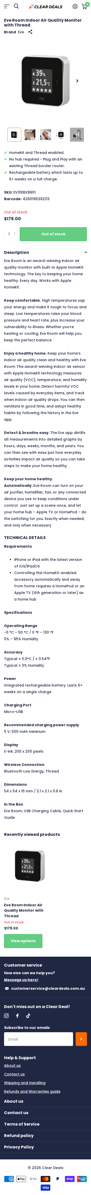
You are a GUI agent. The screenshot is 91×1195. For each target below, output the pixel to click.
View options (23, 940)
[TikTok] (28, 1015)
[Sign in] (75, 6)
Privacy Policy (19, 1147)
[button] (77, 81)
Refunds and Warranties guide (32, 1091)
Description (16, 252)
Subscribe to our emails (27, 1027)
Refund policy (19, 1136)
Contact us (14, 1074)
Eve (21, 32)
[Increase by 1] (15, 229)
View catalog (7, 6)
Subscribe (81, 1039)
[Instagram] (6, 1015)
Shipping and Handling (25, 1082)
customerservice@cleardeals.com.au (48, 988)
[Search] (16, 6)
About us (12, 1065)
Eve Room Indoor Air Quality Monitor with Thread (23, 910)
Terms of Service (21, 1124)
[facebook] (17, 1016)
